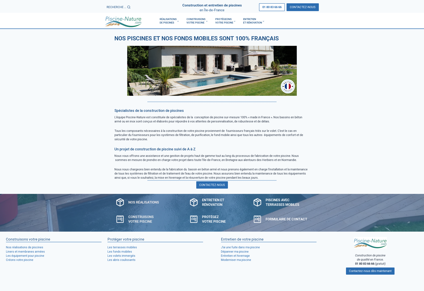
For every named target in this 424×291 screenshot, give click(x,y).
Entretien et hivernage (235, 255)
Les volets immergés (121, 255)
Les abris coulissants (121, 260)
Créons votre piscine (19, 260)
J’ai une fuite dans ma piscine (240, 247)
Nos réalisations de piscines (24, 247)
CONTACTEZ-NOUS (303, 7)
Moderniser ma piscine (236, 260)
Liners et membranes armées (25, 251)
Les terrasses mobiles (122, 247)
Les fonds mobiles (119, 251)
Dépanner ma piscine (235, 251)
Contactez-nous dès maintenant (370, 271)
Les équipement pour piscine (25, 255)
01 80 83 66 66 (272, 7)
